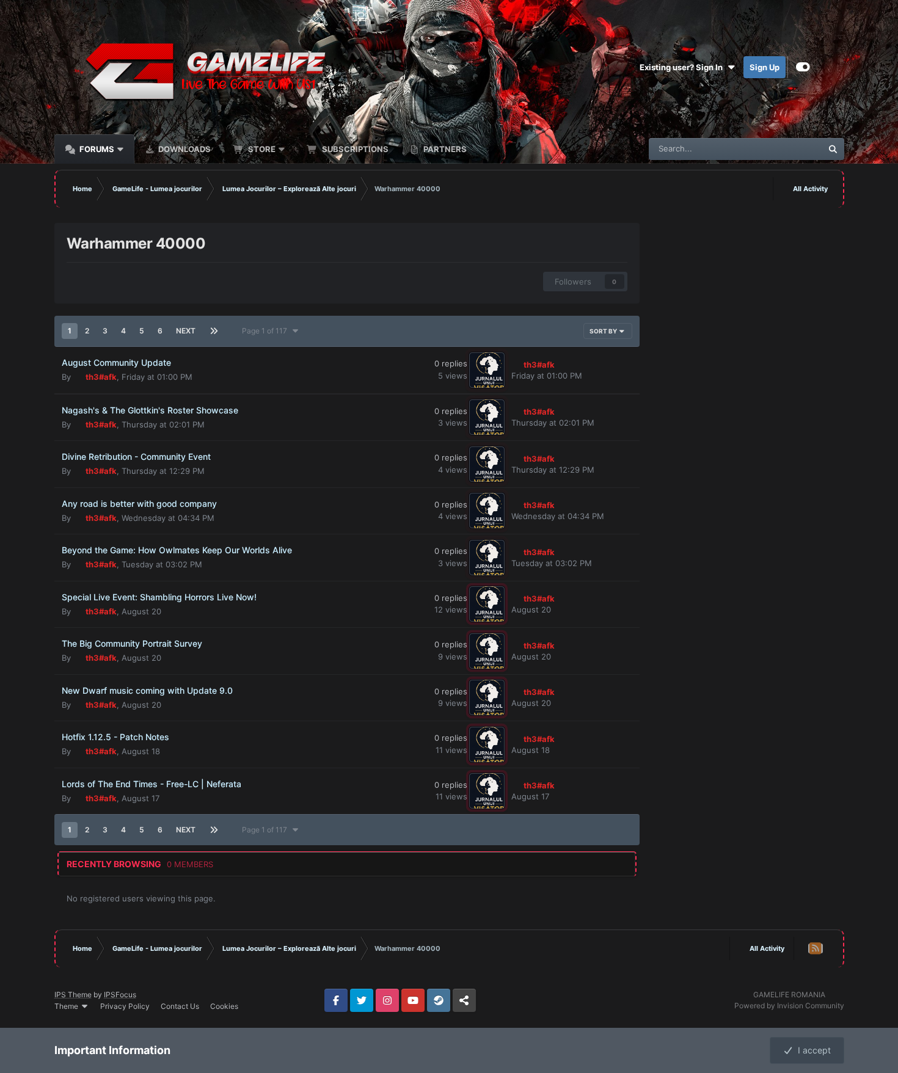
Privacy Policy (125, 1006)
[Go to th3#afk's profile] (487, 370)
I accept (812, 1050)
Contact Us (180, 1006)
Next (185, 330)
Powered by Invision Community (789, 1005)
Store (261, 149)
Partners (444, 149)
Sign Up (764, 67)
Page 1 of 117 (266, 330)
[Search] (833, 149)
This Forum (786, 148)
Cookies (224, 1006)
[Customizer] (803, 67)
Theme (67, 1006)
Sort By (604, 331)
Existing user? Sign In (683, 67)
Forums (96, 149)
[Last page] (214, 331)
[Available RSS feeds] (815, 948)
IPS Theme (73, 994)
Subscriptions (354, 149)
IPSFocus (120, 994)
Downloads (183, 149)
